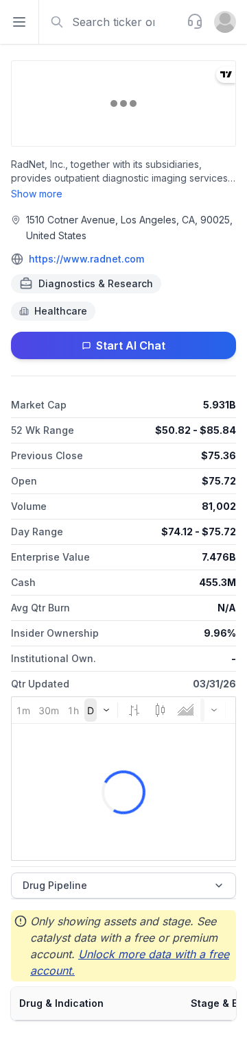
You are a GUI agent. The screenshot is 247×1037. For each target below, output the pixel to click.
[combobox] (111, 22)
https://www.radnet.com (86, 259)
